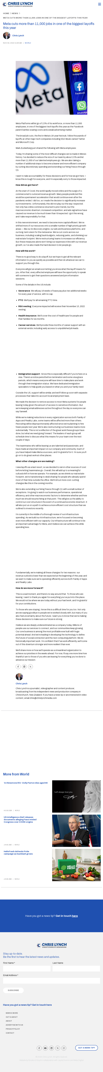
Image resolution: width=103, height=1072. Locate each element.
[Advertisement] (52, 351)
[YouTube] (45, 1048)
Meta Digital (79, 1060)
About (9, 1021)
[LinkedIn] (51, 1048)
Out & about (12, 1017)
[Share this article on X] (30, 666)
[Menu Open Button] (99, 4)
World (28, 43)
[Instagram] (63, 1048)
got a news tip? (86, 1048)
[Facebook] (39, 1048)
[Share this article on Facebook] (18, 666)
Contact (10, 1033)
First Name (9, 963)
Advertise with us (14, 1025)
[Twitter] (57, 1048)
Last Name (58, 963)
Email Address (10, 975)
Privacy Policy (13, 1029)
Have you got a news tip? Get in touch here (27, 1005)
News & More (12, 1013)
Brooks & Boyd (34, 1060)
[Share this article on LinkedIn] (24, 666)
